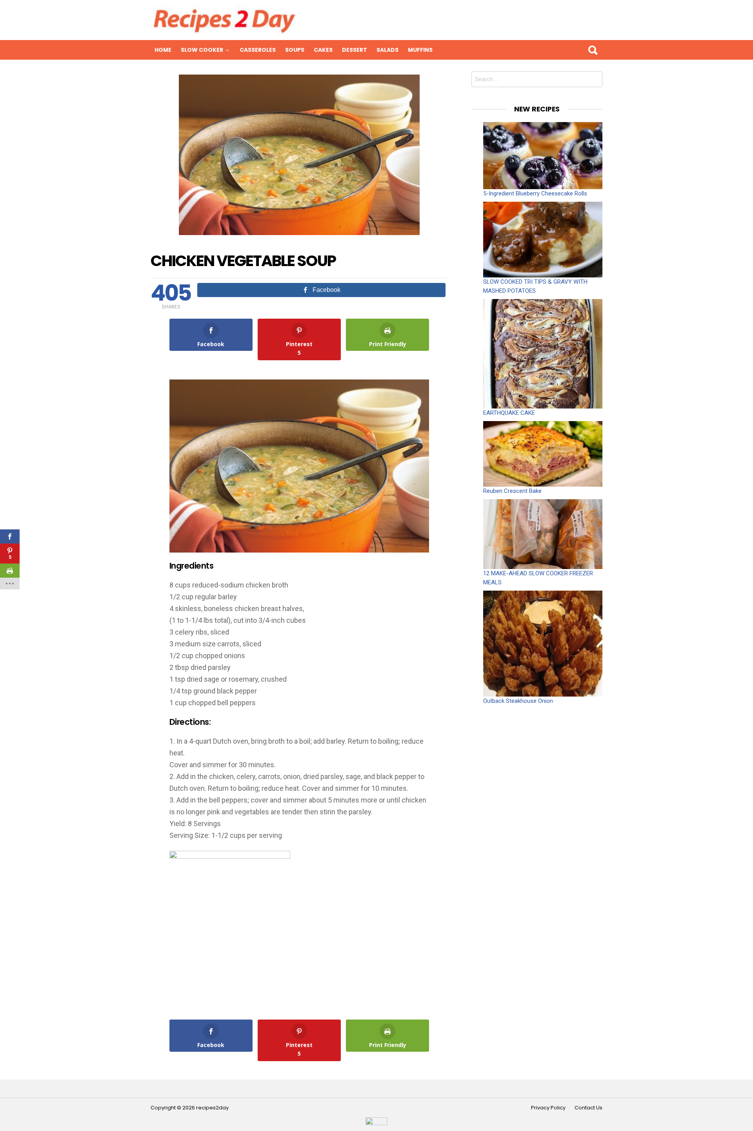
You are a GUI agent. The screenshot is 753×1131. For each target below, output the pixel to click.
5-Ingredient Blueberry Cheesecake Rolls (535, 193)
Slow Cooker (202, 50)
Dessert (354, 50)
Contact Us (588, 1108)
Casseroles (258, 50)
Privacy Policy (548, 1108)
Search (592, 50)
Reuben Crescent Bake (512, 490)
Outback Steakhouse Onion (518, 700)
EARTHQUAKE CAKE (509, 412)
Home (163, 50)
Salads (387, 50)
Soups (294, 50)
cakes (323, 50)
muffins (420, 50)
